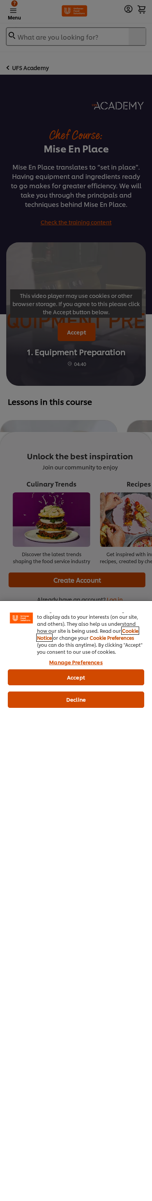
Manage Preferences (76, 661)
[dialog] (76, 900)
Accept (76, 677)
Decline (76, 699)
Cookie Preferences (112, 637)
